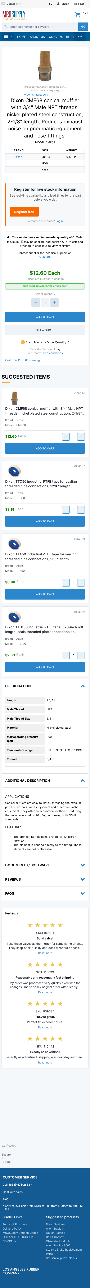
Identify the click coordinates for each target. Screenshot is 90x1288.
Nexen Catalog (55, 1232)
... (80, 35)
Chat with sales (13, 1192)
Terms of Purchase (15, 1224)
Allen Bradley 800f (58, 1245)
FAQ (5, 1199)
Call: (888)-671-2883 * (17, 1184)
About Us (37, 36)
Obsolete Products (58, 1241)
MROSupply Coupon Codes (20, 1232)
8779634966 (45, 257)
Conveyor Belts (62, 36)
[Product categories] (8, 36)
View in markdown (36, 94)
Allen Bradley (54, 1228)
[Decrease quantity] (35, 302)
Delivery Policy (12, 1228)
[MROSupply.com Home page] (15, 15)
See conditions (53, 353)
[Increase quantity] (54, 302)
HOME (21, 36)
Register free (24, 212)
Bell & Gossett (55, 1237)
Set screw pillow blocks (61, 1258)
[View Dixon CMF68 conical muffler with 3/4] (14, 398)
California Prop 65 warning (22, 360)
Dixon (18, 157)
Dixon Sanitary (55, 1224)
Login (59, 221)
